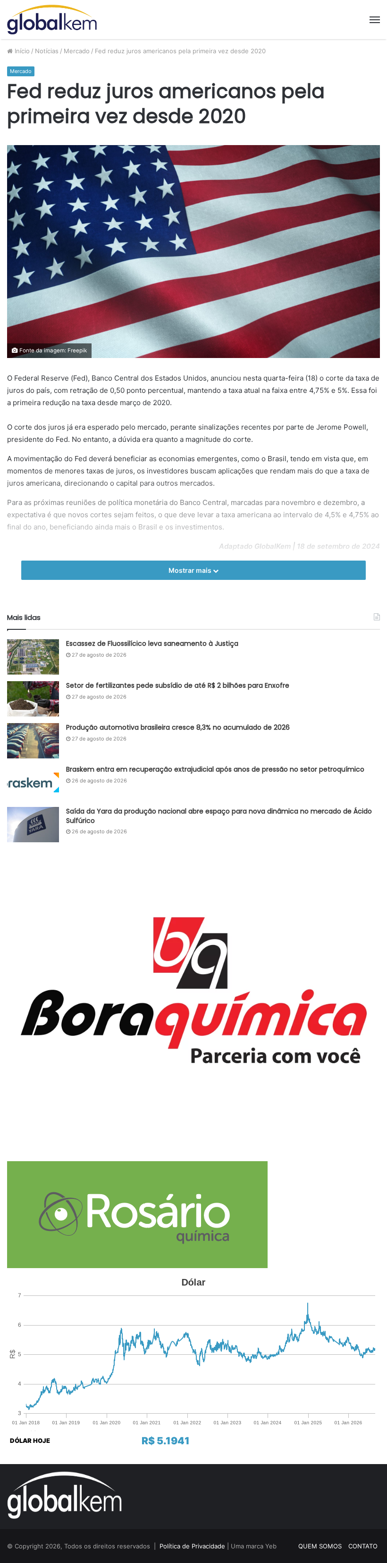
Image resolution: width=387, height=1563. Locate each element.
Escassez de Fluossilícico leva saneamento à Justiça (152, 643)
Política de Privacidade (192, 1546)
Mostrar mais (190, 570)
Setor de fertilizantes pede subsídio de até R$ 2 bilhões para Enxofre (177, 685)
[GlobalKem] (52, 19)
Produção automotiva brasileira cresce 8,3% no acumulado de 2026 (178, 727)
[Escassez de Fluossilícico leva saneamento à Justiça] (33, 657)
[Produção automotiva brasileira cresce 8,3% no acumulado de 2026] (33, 740)
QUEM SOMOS (320, 1546)
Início (21, 51)
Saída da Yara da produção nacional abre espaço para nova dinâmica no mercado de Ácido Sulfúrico (219, 815)
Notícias (47, 51)
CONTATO (363, 1546)
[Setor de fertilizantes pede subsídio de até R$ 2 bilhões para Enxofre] (33, 698)
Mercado (77, 51)
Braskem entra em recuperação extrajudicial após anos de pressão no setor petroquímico (215, 769)
